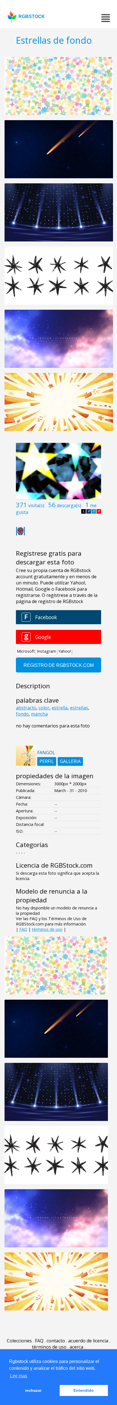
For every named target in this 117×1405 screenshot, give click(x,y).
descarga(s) (69, 505)
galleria (70, 761)
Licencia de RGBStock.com (54, 865)
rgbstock (31, 16)
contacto (56, 1341)
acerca (76, 1347)
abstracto (26, 708)
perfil (46, 761)
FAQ (23, 929)
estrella (60, 708)
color (44, 708)
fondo (22, 714)
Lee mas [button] (18, 1375)
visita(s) (36, 505)
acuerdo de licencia (88, 1341)
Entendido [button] (84, 1390)
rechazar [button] (33, 1390)
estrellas (79, 708)
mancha (39, 714)
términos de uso (47, 929)
